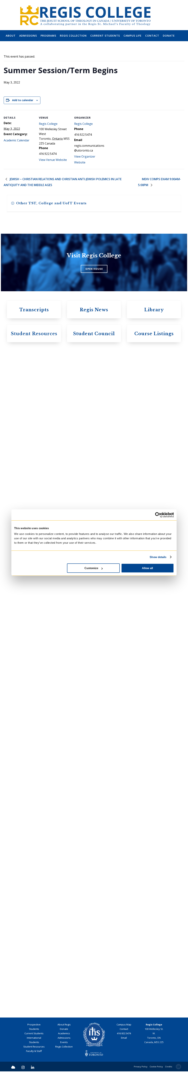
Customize (91, 568)
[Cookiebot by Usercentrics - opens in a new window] (158, 515)
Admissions (64, 1037)
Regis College (48, 124)
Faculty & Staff (34, 1051)
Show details (158, 557)
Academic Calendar (16, 140)
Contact (124, 1029)
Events (64, 1042)
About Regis (64, 1024)
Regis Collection (64, 1046)
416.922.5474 (124, 1033)
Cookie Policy (156, 1066)
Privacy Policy (140, 1066)
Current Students (34, 1033)
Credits (168, 1066)
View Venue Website (53, 160)
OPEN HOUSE (94, 268)
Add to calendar (22, 100)
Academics (64, 1033)
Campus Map (124, 1024)
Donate (64, 1029)
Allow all (147, 568)
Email (124, 1037)
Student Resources (34, 1046)
